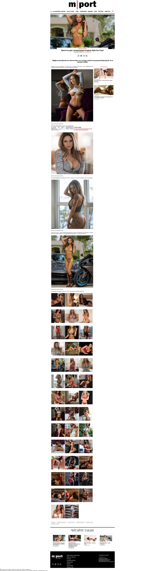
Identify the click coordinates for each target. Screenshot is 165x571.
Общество (107, 11)
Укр (54, 11)
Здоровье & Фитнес (60, 11)
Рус (51, 11)
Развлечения (83, 11)
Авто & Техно (70, 11)
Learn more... (35, 570)
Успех (95, 11)
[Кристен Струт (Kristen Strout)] (58, 307)
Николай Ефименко (87, 52)
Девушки (90, 11)
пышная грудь (89, 522)
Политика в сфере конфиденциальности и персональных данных (104, 559)
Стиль (77, 11)
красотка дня (71, 522)
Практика (100, 11)
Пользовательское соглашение (106, 561)
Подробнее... (28, 569)
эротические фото (61, 522)
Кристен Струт (55, 523)
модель (53, 522)
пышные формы (80, 522)
